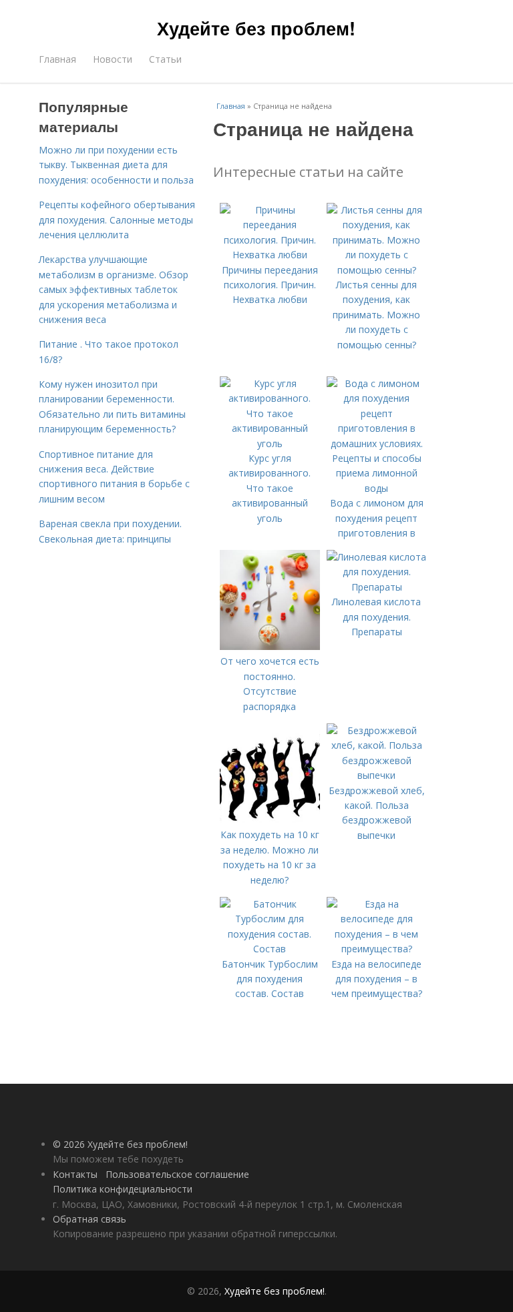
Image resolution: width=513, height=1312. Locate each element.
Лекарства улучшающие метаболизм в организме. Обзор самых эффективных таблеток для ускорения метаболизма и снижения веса (113, 289)
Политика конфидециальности (122, 1189)
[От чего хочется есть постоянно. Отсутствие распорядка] (270, 646)
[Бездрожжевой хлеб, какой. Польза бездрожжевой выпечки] (377, 775)
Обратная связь (89, 1219)
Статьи (165, 59)
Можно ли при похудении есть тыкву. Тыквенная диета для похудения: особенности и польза (116, 164)
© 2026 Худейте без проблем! (120, 1144)
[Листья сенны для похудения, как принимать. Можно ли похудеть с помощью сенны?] (377, 270)
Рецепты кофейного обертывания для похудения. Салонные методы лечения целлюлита (117, 219)
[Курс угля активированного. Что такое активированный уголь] (270, 443)
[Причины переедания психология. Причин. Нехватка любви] (270, 254)
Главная (57, 59)
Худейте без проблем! (256, 28)
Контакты (75, 1174)
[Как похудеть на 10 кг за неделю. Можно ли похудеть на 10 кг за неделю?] (270, 819)
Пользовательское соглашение (177, 1174)
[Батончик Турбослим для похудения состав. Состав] (270, 948)
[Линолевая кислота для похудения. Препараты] (377, 587)
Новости (112, 59)
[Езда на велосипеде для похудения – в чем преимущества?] (377, 948)
